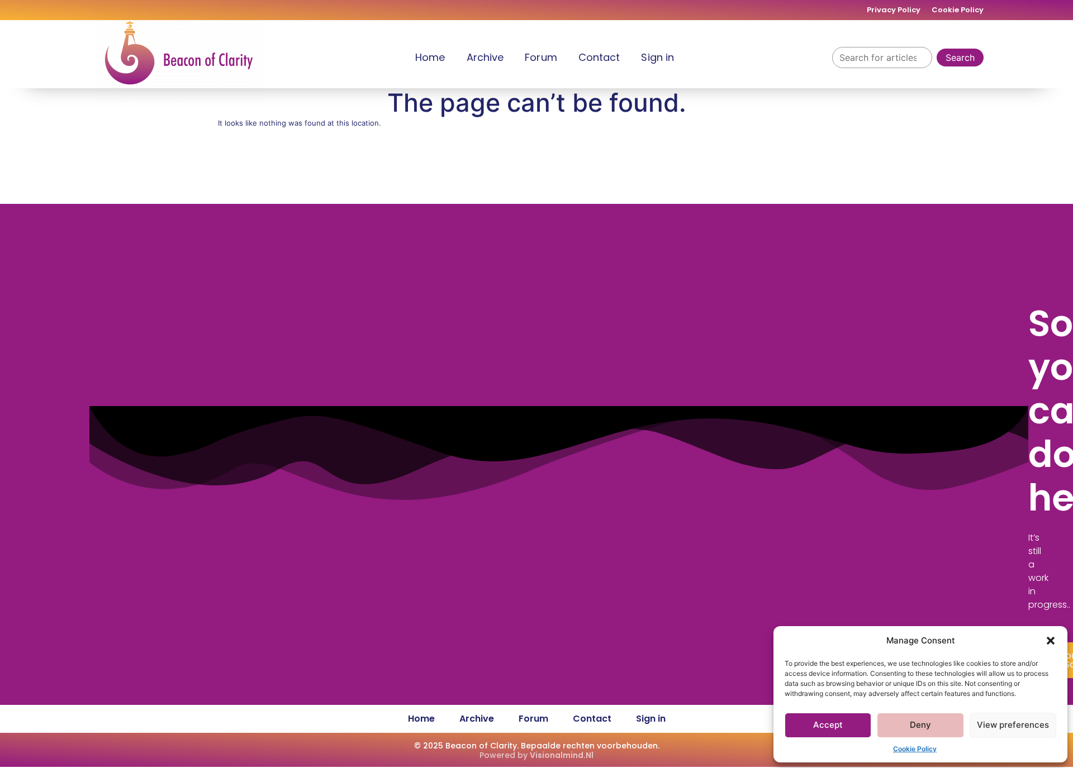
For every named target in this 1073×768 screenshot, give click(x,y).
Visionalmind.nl (562, 755)
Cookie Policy (915, 749)
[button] (1050, 640)
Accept (828, 724)
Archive (485, 57)
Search (960, 57)
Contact (599, 57)
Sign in (657, 57)
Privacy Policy (893, 9)
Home (430, 57)
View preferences (1013, 724)
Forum (541, 57)
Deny (920, 724)
